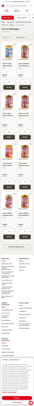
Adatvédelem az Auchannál (5, 316)
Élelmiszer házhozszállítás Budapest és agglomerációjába (7, 268)
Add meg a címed (18, 1)
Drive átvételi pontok (6, 280)
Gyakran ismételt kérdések (25, 308)
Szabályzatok (22, 267)
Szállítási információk (6, 263)
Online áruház (10, 22)
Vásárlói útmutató (5, 349)
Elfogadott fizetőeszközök (7, 352)
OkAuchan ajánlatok (22, 17)
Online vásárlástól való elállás (7, 297)
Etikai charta (4, 326)
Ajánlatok (21, 270)
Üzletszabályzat (5, 333)
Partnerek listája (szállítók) (9, 392)
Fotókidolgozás (22, 321)
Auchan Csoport (5, 313)
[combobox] (16, 6)
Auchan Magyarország (7, 310)
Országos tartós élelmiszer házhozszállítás (8, 276)
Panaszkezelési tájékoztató (8, 355)
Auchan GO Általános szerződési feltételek (24, 324)
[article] (9, 66)
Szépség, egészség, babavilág (23, 22)
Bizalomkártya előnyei (24, 263)
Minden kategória (7, 17)
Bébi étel (12, 25)
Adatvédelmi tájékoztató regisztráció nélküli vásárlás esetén (7, 292)
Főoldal (3, 22)
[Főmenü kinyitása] (31, 6)
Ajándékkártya (22, 311)
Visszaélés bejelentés (6, 330)
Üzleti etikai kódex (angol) (7, 323)
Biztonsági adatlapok (24, 328)
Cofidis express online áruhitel (6, 283)
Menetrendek (22, 317)
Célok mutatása (17, 402)
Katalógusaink (4, 345)
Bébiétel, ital (4, 25)
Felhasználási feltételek (24, 314)
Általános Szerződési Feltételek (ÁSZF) (6, 287)
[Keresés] (7, 5)
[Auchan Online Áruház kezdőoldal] (2, 5)
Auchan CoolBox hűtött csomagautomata (7, 272)
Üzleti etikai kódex (5, 320)
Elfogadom (17, 398)
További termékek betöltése (16, 247)
